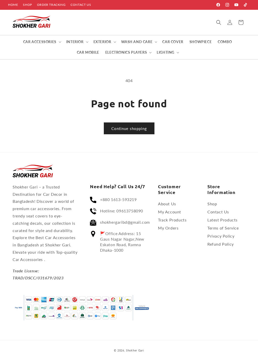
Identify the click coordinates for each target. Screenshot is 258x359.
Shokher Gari (135, 350)
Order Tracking (51, 5)
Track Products (172, 219)
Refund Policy (220, 244)
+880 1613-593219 (118, 199)
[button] (218, 22)
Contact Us (81, 5)
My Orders (168, 227)
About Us (167, 203)
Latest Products (222, 219)
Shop (27, 5)
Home (13, 5)
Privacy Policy (220, 236)
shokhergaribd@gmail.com (125, 222)
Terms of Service (223, 227)
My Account (169, 211)
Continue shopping (129, 128)
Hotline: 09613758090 (121, 210)
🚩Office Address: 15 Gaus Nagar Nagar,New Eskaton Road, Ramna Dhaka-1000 (122, 241)
